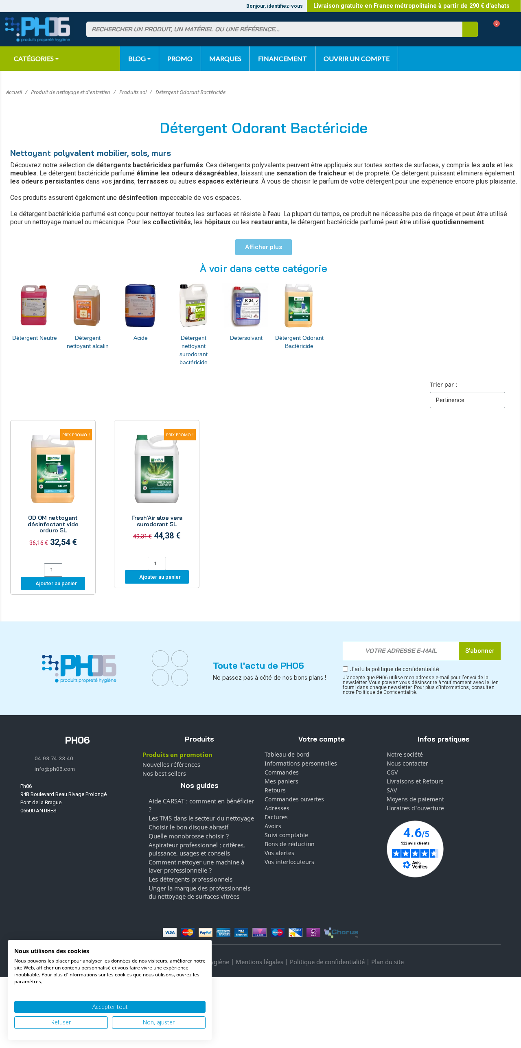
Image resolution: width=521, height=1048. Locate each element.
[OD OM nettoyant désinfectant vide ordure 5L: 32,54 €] (53, 493)
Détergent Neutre (34, 338)
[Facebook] (160, 658)
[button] (493, 29)
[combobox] (269, 29)
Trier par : (443, 384)
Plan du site (387, 962)
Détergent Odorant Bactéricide (299, 342)
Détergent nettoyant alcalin (88, 342)
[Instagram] (179, 658)
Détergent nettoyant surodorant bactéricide (194, 350)
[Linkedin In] (160, 677)
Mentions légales (259, 962)
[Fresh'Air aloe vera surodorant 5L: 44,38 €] (156, 490)
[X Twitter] (179, 677)
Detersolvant (246, 338)
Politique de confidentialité (327, 962)
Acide (141, 338)
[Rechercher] (470, 29)
